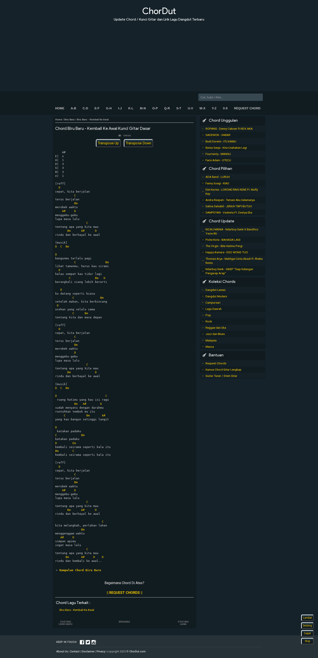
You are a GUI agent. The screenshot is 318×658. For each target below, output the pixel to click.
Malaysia (211, 340)
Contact (75, 651)
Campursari (213, 302)
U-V (190, 108)
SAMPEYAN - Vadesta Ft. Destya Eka (229, 212)
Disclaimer (88, 651)
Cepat (307, 633)
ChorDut (159, 10)
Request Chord (247, 108)
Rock (209, 321)
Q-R (167, 108)
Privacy (100, 651)
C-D (85, 108)
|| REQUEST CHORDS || (124, 593)
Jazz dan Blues (215, 334)
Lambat (307, 617)
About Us (62, 651)
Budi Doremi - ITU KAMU (221, 141)
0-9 (225, 108)
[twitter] (87, 642)
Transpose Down (138, 143)
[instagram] (93, 642)
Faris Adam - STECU (218, 160)
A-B (73, 108)
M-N (143, 108)
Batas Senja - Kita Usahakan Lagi (226, 147)
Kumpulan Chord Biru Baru (80, 570)
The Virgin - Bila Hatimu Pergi (224, 246)
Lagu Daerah (214, 309)
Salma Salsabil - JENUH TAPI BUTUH (229, 206)
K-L (130, 108)
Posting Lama (183, 623)
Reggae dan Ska (216, 327)
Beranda (124, 621)
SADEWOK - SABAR (218, 135)
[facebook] (82, 642)
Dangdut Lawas (215, 290)
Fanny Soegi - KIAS (217, 183)
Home (59, 108)
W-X (202, 108)
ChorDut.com (137, 651)
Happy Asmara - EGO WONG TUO (227, 252)
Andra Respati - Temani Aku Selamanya (230, 200)
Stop (307, 641)
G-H (109, 108)
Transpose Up (108, 143)
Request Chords (216, 363)
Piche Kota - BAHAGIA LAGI (223, 239)
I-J (120, 108)
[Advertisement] (159, 53)
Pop (208, 315)
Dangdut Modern (216, 296)
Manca (210, 346)
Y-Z (214, 108)
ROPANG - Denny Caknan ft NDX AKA (229, 128)
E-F (97, 108)
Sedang (307, 625)
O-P (155, 108)
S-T (178, 108)
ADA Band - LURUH (218, 176)
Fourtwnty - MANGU (218, 154)
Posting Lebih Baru (65, 623)
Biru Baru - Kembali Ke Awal (76, 610)
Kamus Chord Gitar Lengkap (223, 369)
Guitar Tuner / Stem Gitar (221, 376)
